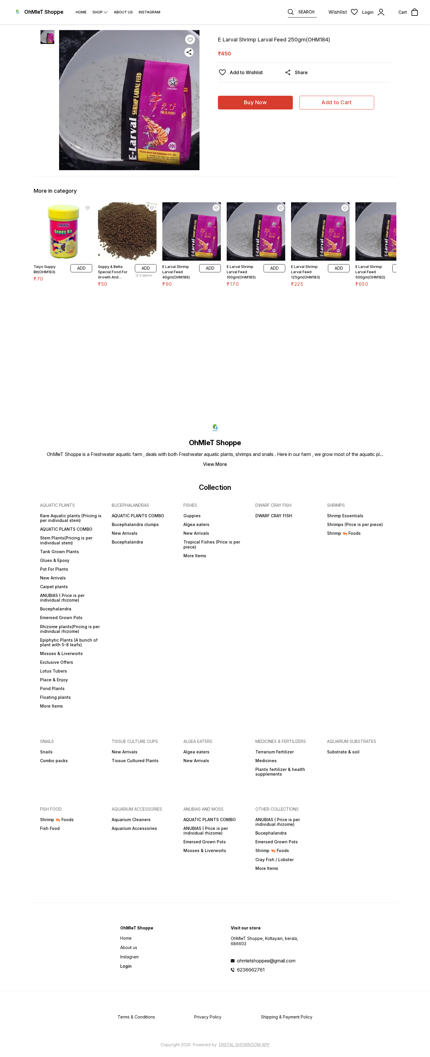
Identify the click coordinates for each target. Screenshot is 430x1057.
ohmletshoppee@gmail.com (266, 960)
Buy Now (255, 102)
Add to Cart (336, 102)
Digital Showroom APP (244, 1044)
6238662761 (251, 969)
